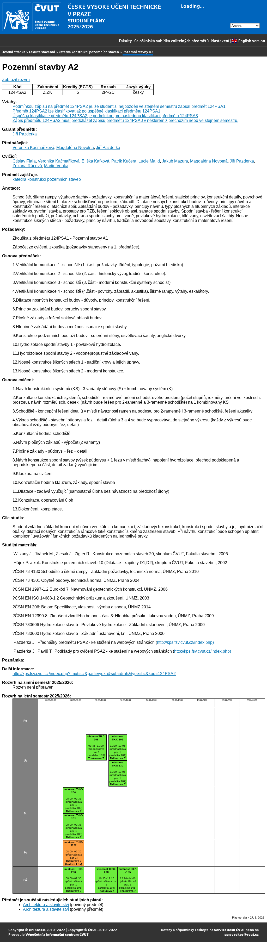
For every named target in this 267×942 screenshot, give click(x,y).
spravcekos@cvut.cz (241, 934)
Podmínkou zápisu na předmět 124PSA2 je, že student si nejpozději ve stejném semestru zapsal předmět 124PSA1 (119, 106)
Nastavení (220, 40)
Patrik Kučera (123, 161)
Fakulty (125, 40)
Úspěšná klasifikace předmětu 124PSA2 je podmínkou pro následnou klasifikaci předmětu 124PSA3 (105, 116)
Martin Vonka (56, 166)
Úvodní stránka (13, 52)
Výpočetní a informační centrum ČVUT (57, 934)
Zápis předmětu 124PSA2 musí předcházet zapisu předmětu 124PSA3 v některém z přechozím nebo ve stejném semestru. (125, 120)
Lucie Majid (149, 161)
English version (251, 40)
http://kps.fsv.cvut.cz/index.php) (185, 642)
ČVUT (92, 930)
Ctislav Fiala (24, 161)
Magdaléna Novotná (75, 147)
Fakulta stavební (42, 52)
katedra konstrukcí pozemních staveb (89, 52)
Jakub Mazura (175, 161)
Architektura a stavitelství (46, 904)
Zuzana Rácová (27, 166)
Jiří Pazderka (25, 134)
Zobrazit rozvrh (16, 79)
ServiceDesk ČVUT (229, 930)
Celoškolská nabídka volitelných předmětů (171, 40)
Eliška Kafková (95, 161)
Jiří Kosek (37, 930)
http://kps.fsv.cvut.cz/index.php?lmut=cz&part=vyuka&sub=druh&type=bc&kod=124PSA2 (94, 673)
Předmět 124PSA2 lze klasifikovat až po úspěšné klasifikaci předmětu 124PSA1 (86, 111)
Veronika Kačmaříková (33, 147)
